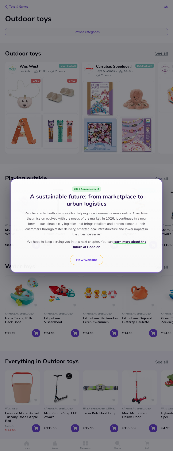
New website (86, 260)
